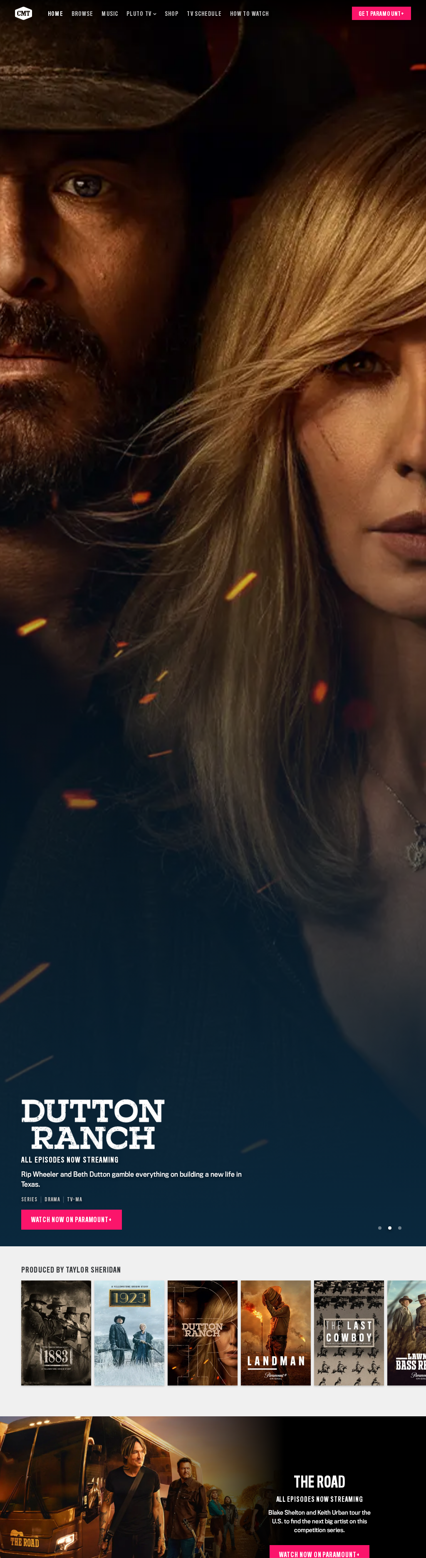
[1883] (56, 1332)
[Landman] (276, 1332)
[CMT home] (23, 13)
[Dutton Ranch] (203, 1332)
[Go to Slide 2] (389, 1228)
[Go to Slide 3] (399, 1228)
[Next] (415, 1333)
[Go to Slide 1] (379, 1228)
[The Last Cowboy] (349, 1332)
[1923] (129, 1332)
